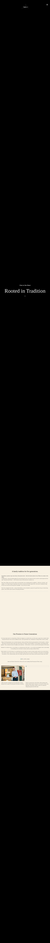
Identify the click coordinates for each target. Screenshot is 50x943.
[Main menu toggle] (47, 4)
